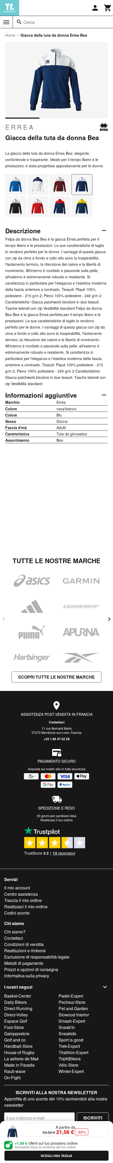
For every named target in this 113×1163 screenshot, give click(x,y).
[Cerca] (19, 22)
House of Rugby (19, 1052)
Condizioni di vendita (24, 944)
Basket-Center (17, 996)
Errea (20, 127)
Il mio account (17, 888)
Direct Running (18, 1008)
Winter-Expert (71, 1071)
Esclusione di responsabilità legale (36, 957)
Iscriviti (92, 1118)
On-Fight (12, 1078)
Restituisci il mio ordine (26, 907)
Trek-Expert (69, 1046)
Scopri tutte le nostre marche (56, 677)
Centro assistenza (21, 894)
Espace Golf (15, 1021)
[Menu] (6, 22)
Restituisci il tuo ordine (56, 820)
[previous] (3, 619)
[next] (109, 619)
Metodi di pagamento (23, 963)
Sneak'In (67, 1027)
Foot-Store (14, 1027)
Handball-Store (18, 1046)
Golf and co (14, 1040)
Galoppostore (16, 1034)
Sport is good (71, 1040)
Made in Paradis (19, 1065)
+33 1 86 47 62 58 (57, 738)
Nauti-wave (14, 1071)
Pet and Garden (73, 1008)
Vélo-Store (68, 1065)
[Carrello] (108, 8)
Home (10, 35)
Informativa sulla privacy (26, 976)
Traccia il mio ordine (23, 900)
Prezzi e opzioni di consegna (31, 969)
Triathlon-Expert (73, 1052)
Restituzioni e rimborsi (25, 951)
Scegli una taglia (56, 1155)
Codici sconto (17, 913)
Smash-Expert (72, 1021)
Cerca (29, 22)
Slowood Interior (74, 1015)
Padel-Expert (71, 996)
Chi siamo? (14, 932)
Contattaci (56, 722)
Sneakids (67, 1034)
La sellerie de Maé (21, 1059)
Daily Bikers (15, 1002)
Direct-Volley (16, 1015)
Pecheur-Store (72, 1002)
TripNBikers (70, 1059)
